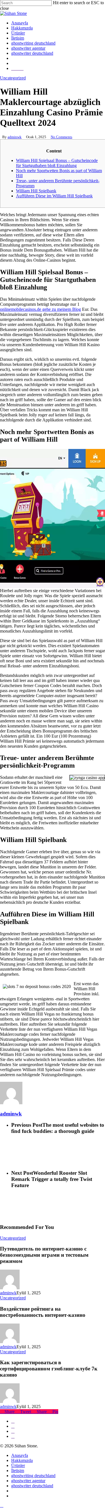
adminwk (15, 137)
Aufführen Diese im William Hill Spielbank (54, 195)
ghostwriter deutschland (32, 1485)
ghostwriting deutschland (33, 1475)
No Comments (61, 137)
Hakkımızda (22, 1460)
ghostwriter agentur (28, 1480)
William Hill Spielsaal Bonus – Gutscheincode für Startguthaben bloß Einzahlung (57, 163)
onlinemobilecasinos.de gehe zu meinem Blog (40, 309)
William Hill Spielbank (36, 190)
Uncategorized (13, 78)
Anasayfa (19, 1455)
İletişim (17, 1470)
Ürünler (18, 1465)
